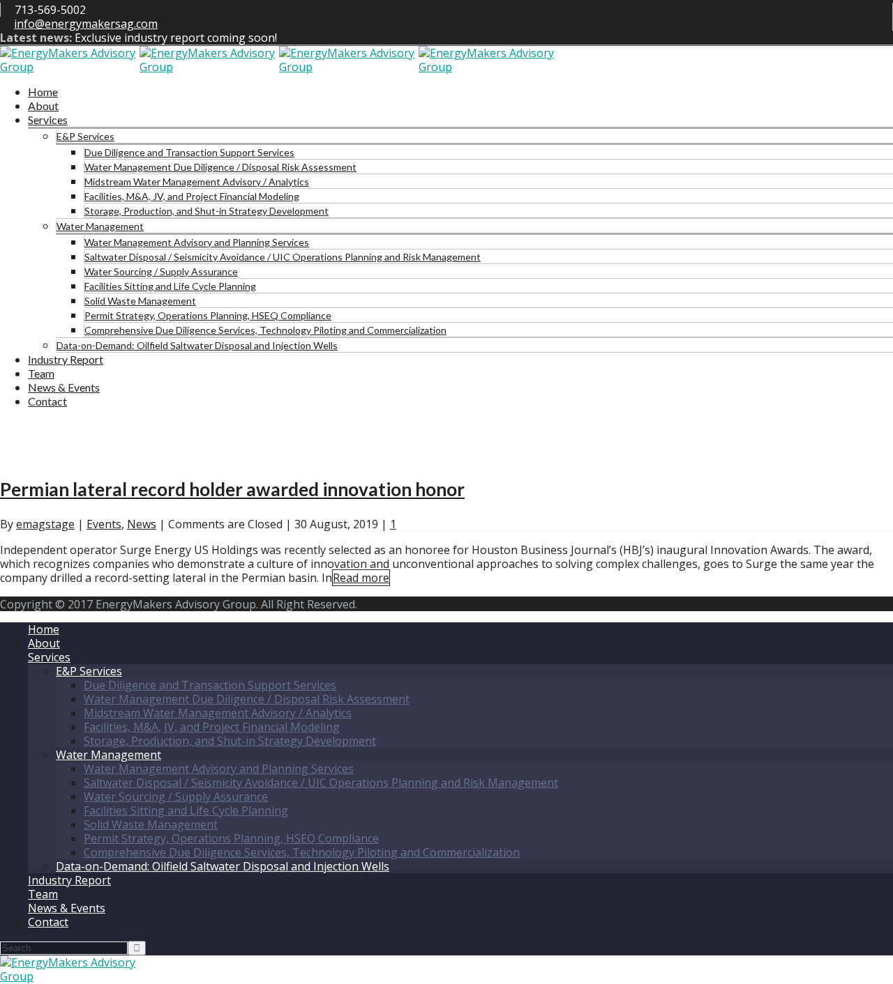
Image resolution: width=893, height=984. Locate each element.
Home (43, 91)
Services (48, 119)
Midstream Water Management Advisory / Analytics (196, 181)
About (43, 105)
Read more (361, 577)
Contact (47, 401)
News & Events (64, 387)
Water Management (100, 226)
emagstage (45, 524)
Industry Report (65, 359)
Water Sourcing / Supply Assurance (161, 271)
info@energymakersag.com (86, 23)
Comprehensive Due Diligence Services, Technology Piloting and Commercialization (265, 330)
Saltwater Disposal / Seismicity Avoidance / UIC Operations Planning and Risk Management (282, 257)
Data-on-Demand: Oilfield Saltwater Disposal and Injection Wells (197, 345)
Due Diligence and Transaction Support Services (189, 152)
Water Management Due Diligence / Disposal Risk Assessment (220, 167)
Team (41, 373)
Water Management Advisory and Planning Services (196, 242)
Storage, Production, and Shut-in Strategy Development (206, 211)
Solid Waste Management (140, 301)
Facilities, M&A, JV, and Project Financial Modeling (191, 196)
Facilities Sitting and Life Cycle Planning (170, 286)
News (141, 524)
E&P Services (85, 136)
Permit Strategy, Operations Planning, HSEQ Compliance (207, 315)
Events (104, 524)
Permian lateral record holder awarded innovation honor (232, 489)
